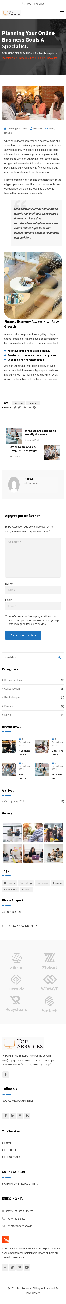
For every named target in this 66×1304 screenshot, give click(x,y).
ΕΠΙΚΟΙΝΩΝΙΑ (12, 1157)
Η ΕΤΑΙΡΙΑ (10, 1150)
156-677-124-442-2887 (22, 926)
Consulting (33, 403)
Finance (8, 706)
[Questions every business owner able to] (42, 746)
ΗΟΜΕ (8, 1143)
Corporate (42, 883)
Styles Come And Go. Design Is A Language (23, 448)
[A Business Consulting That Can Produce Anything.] (9, 746)
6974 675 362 (35, 3)
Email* (8, 600)
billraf (39, 128)
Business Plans (13, 680)
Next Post (15, 456)
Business (18, 403)
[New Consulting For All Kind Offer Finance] (9, 769)
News (7, 714)
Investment (10, 889)
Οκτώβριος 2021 (14, 801)
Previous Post (32, 440)
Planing (26, 889)
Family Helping (12, 697)
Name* (9, 583)
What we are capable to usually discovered (40, 432)
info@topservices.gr (19, 1226)
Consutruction (12, 688)
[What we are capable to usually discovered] (42, 769)
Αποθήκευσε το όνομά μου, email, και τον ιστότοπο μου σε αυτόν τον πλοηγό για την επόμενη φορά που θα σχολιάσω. (34, 620)
